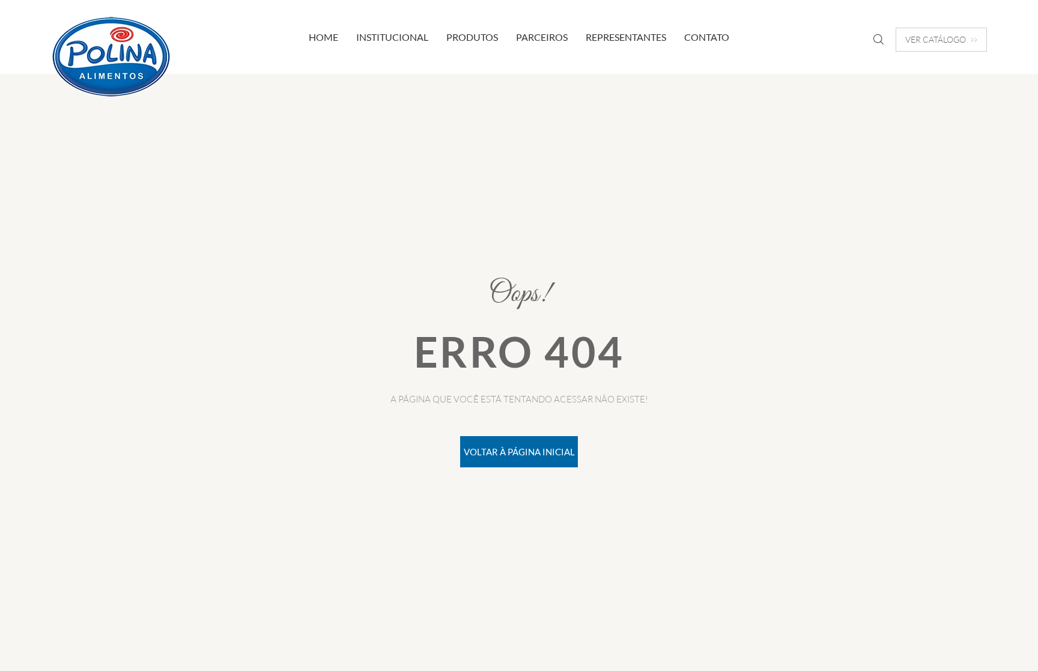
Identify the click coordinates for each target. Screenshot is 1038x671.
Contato (706, 37)
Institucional (392, 37)
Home (323, 37)
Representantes (626, 37)
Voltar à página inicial (519, 451)
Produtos (472, 37)
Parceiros (542, 37)
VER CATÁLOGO (935, 39)
